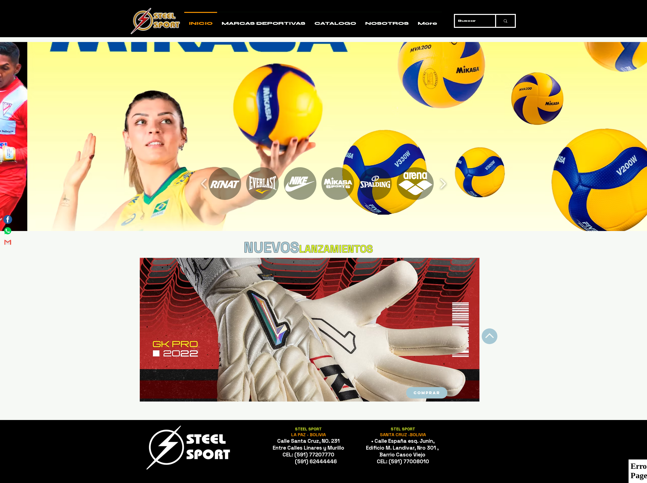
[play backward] (204, 183)
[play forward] (443, 183)
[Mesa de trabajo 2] (7, 242)
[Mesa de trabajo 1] (7, 230)
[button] (323, 136)
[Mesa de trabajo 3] (7, 219)
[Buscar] (505, 21)
